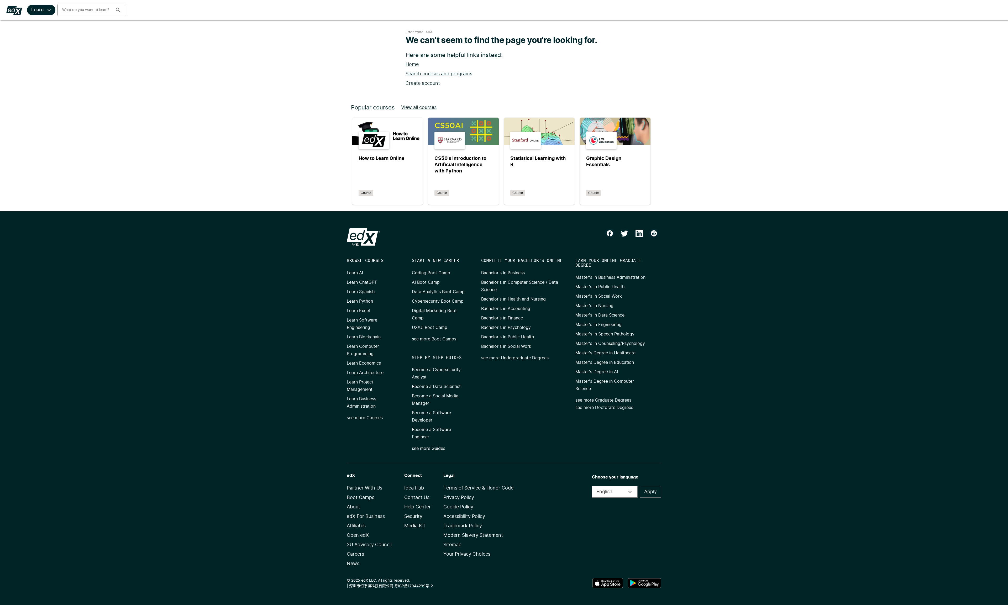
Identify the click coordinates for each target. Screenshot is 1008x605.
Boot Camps (360, 497)
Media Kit (414, 526)
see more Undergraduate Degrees (515, 358)
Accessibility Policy (464, 516)
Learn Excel (358, 311)
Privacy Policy (458, 497)
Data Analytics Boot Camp (438, 292)
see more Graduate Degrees (603, 400)
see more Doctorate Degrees (604, 408)
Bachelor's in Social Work (506, 346)
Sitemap (452, 545)
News (353, 563)
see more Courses (365, 418)
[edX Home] (363, 237)
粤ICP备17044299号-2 (413, 586)
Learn (37, 10)
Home (412, 64)
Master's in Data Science (599, 315)
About (353, 507)
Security (413, 516)
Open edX (358, 535)
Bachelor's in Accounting (505, 309)
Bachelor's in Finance (502, 318)
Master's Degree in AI (596, 372)
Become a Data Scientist (436, 387)
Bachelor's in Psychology (506, 327)
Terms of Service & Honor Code (478, 488)
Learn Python (360, 301)
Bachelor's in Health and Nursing (513, 299)
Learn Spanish (361, 292)
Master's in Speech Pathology (604, 334)
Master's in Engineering (598, 325)
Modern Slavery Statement (473, 535)
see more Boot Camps (434, 339)
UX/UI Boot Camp (429, 327)
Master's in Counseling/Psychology (610, 343)
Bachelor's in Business (503, 273)
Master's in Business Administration (610, 277)
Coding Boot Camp (431, 273)
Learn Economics (364, 363)
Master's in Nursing (594, 306)
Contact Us (416, 497)
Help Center (417, 507)
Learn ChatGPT (362, 282)
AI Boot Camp (426, 282)
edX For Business (366, 516)
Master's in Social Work (598, 296)
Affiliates (356, 526)
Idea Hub (414, 488)
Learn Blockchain (364, 337)
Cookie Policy (458, 507)
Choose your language (615, 477)
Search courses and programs (439, 74)
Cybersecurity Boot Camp (438, 301)
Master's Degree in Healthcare (605, 353)
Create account (423, 83)
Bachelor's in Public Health (507, 337)
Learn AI (355, 273)
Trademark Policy (462, 526)
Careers (355, 554)
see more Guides (428, 448)
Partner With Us (364, 488)
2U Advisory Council (369, 545)
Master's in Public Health (599, 287)
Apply (650, 492)
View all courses (419, 107)
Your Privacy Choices (466, 554)
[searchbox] (84, 10)
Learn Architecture (365, 373)
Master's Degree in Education (604, 362)
